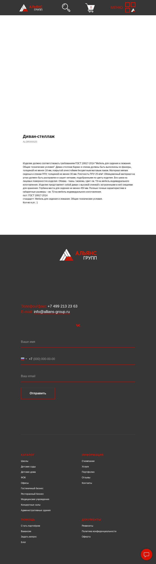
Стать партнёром (30, 525)
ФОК (23, 477)
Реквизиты (87, 525)
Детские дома (28, 472)
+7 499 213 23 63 (62, 306)
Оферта (86, 536)
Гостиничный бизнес (32, 488)
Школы (24, 461)
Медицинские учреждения (35, 499)
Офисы (25, 483)
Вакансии (26, 531)
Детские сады (28, 466)
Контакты (87, 483)
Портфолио (88, 472)
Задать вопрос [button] (29, 536)
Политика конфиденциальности (99, 531)
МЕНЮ (117, 7)
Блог (23, 542)
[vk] (78, 325)
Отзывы (86, 477)
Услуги (85, 466)
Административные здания (36, 510)
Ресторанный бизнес (32, 494)
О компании (88, 461)
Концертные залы (31, 504)
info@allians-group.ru (52, 312)
